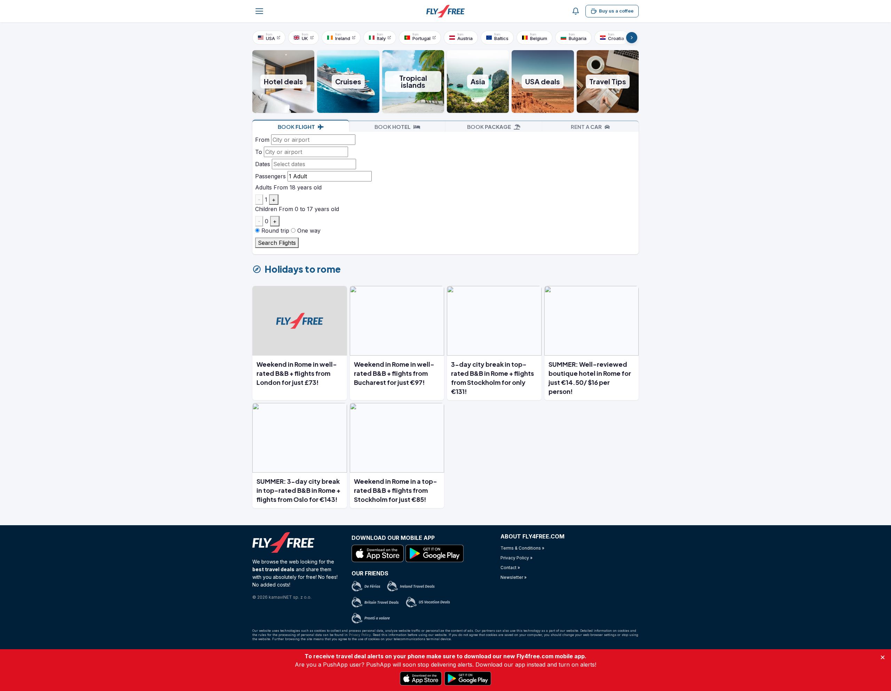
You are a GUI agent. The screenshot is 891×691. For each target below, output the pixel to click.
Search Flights (277, 242)
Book (296, 126)
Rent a (586, 126)
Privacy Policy (360, 635)
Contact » (510, 567)
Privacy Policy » (516, 557)
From (262, 139)
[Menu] (259, 11)
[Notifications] (576, 11)
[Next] (631, 37)
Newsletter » (513, 577)
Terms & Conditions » (522, 548)
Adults (263, 187)
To (258, 151)
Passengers (270, 176)
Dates (262, 164)
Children (266, 208)
